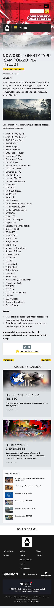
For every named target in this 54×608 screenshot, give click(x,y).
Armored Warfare (27, 542)
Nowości (12, 55)
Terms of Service (24, 602)
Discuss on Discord (29, 351)
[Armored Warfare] (39, 18)
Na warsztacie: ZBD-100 (23, 516)
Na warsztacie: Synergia (23, 493)
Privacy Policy (35, 602)
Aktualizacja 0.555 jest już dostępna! (28, 486)
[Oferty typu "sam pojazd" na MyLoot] (46, 6)
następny (19, 69)
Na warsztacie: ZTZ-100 (23, 501)
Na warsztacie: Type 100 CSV (25, 508)
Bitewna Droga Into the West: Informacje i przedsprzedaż (30, 479)
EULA (16, 602)
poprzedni (8, 69)
